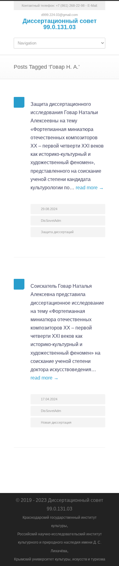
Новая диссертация (56, 422)
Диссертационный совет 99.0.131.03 (60, 23)
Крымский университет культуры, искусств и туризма (59, 559)
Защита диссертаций (57, 232)
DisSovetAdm (51, 220)
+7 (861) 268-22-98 (70, 5)
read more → (90, 187)
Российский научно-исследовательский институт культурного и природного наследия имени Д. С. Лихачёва (59, 542)
